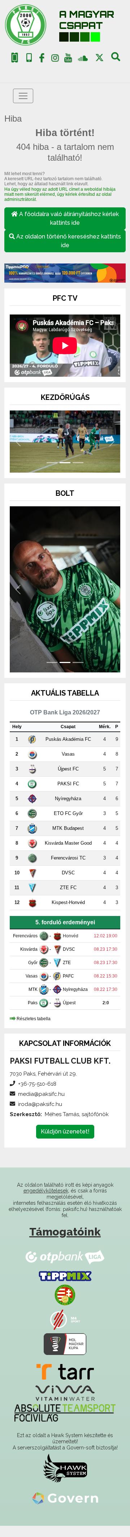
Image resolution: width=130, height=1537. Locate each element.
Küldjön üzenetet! (65, 1131)
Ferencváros (25, 935)
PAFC (68, 976)
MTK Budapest (68, 828)
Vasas (68, 754)
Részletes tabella (34, 1018)
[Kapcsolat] (29, 58)
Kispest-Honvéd (68, 902)
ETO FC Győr (68, 813)
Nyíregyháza (68, 798)
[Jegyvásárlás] (15, 58)
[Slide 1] (52, 463)
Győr (33, 962)
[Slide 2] (65, 463)
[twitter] (99, 58)
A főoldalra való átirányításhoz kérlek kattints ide (68, 218)
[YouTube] (68, 59)
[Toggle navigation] (23, 96)
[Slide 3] (78, 463)
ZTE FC (68, 887)
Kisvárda (29, 949)
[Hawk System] (65, 1467)
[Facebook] (42, 59)
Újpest (69, 1002)
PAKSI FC (68, 783)
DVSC (68, 872)
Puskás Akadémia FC (68, 739)
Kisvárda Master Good (68, 843)
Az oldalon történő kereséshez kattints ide (68, 241)
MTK (33, 989)
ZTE (67, 962)
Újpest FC (68, 769)
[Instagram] (55, 59)
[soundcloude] (83, 58)
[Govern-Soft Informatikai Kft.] (65, 1497)
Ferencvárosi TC (68, 858)
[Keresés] (115, 59)
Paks (33, 1002)
